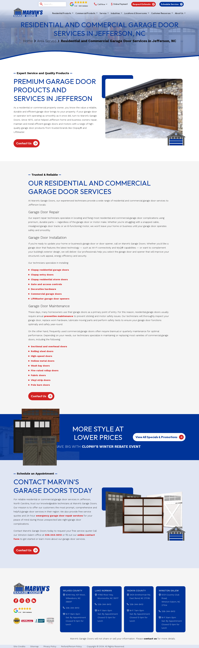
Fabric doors (38, 375)
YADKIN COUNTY (136, 590)
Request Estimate (142, 4)
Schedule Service (170, 4)
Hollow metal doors (42, 360)
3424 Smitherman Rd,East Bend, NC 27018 (140, 596)
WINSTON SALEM (169, 590)
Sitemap (34, 646)
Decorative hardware (43, 289)
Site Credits (19, 646)
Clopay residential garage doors (50, 269)
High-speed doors (41, 356)
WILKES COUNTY (72, 590)
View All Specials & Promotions (156, 437)
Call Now (101, 4)
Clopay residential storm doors (49, 279)
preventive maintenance (58, 316)
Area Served (46, 41)
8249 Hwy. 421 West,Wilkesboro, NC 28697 (75, 598)
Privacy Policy (50, 646)
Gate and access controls (46, 284)
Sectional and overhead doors (49, 346)
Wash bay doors (40, 365)
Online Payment (120, 4)
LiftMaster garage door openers (50, 298)
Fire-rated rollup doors (44, 370)
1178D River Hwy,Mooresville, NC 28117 (108, 596)
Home (28, 41)
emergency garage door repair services (59, 515)
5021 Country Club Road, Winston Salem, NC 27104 (171, 600)
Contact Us (23, 143)
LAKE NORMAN (103, 590)
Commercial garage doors (46, 293)
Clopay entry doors (42, 274)
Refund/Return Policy (71, 646)
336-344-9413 (53, 535)
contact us (150, 638)
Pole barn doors (40, 384)
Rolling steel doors (42, 351)
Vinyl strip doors (40, 380)
